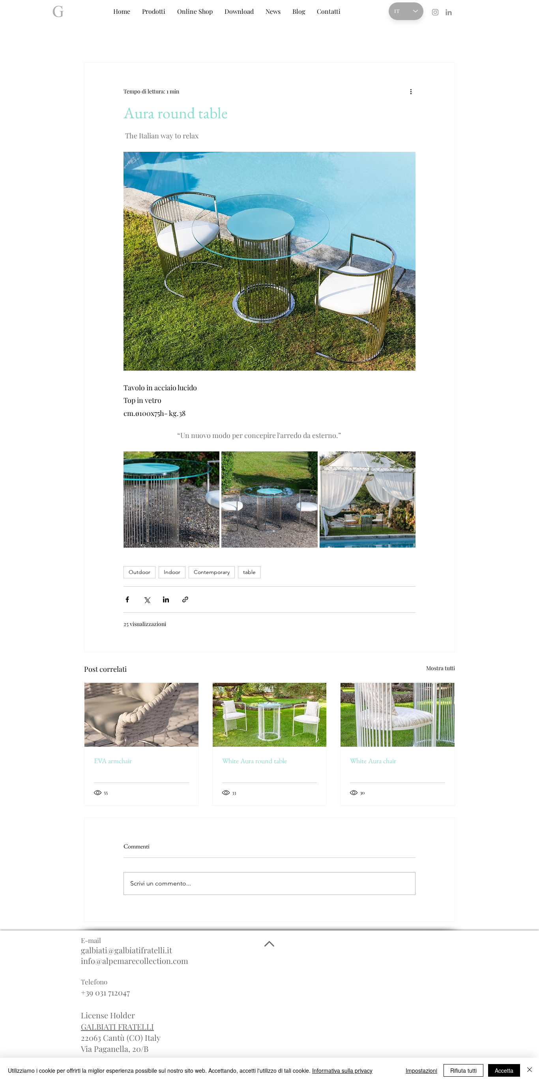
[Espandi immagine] (171, 499)
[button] (153, 11)
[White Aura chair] (398, 715)
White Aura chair (373, 760)
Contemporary (212, 572)
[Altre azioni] (410, 91)
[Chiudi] (529, 1070)
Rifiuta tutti (463, 1070)
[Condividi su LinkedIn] (166, 599)
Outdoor (139, 572)
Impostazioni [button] (421, 1070)
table (249, 572)
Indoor (172, 572)
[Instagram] (435, 12)
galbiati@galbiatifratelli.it (126, 950)
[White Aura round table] (270, 715)
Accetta (504, 1070)
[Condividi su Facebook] (127, 599)
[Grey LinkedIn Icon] (448, 12)
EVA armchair (113, 760)
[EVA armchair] (141, 715)
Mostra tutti (440, 668)
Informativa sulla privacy (342, 1070)
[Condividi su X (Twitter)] (146, 599)
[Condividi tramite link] (185, 599)
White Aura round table (254, 760)
